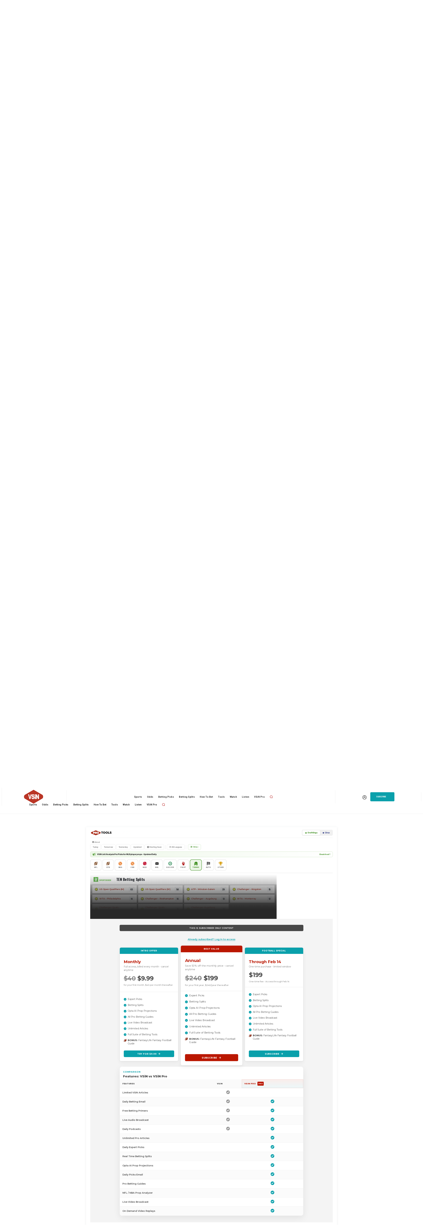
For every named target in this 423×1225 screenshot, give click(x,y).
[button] (271, 797)
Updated (137, 847)
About (97, 842)
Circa (327, 832)
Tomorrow (108, 847)
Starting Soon (155, 847)
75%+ (195, 847)
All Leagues (176, 847)
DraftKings (312, 832)
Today (95, 847)
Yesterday (123, 847)
